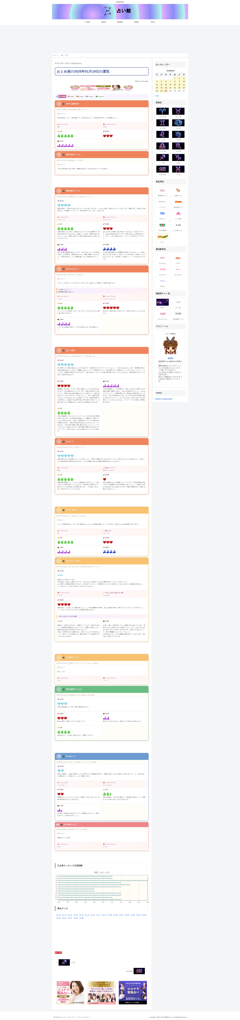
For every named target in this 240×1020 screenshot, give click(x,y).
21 (170, 87)
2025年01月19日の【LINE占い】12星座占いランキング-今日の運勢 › (76, 762)
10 (184, 81)
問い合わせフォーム (60, 1017)
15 (175, 84)
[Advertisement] (120, 39)
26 (161, 91)
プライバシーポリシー (84, 1017)
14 (170, 84)
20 (166, 87)
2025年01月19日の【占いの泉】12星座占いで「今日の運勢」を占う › (77, 356)
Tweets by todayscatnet (163, 399)
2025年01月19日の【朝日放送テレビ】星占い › (70, 160)
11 (157, 84)
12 (161, 84)
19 (161, 87)
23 (179, 87)
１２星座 (59, 952)
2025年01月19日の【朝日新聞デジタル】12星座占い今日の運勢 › (75, 695)
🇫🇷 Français (89, 96)
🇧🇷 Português (100, 96)
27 (166, 91)
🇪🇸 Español (80, 96)
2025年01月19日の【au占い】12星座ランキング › (71, 447)
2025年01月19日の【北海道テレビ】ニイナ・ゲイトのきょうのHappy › (77, 663)
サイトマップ (71, 1017)
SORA (170, 358)
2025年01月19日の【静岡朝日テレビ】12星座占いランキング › (75, 196)
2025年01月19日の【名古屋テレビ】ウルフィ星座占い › (72, 829)
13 (166, 84)
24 (184, 87)
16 (179, 84)
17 (184, 84)
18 (157, 87)
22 (175, 87)
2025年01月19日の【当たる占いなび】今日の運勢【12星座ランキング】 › (78, 566)
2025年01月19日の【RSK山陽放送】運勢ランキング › (72, 109)
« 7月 (157, 96)
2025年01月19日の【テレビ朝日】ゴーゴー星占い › (71, 516)
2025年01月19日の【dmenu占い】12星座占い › (70, 274)
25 (157, 91)
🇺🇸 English (71, 96)
